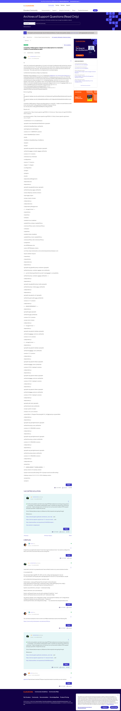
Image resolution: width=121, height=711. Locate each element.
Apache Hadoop (30, 52)
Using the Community (64, 10)
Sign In (95, 10)
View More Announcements (85, 85)
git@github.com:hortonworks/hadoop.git (60, 75)
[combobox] (57, 23)
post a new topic (75, 33)
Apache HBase (37, 52)
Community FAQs (54, 691)
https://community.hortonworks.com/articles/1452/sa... (37, 621)
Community (51, 5)
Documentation (44, 697)
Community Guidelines (41, 691)
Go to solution (67, 45)
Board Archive (29, 37)
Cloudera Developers (83, 10)
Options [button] (27, 40)
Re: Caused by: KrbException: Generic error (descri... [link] (61, 37)
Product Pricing (64, 697)
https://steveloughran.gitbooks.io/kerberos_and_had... (39, 516)
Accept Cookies (114, 707)
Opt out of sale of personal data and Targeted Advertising (85, 708)
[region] (98, 702)
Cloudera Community (30, 10)
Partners (63, 5)
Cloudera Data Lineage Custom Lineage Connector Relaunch (85, 72)
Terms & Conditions (39, 701)
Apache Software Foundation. (56, 702)
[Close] (118, 695)
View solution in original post (33, 525)
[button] (70, 60)
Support (68, 5)
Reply (68, 484)
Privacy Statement (110, 704)
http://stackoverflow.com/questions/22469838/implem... (40, 522)
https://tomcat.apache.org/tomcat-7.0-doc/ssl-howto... (40, 519)
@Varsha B (26, 679)
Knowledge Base (54, 697)
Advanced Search (27, 26)
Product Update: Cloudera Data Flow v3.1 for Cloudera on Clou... (84, 81)
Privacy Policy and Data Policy (47, 701)
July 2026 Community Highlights (81, 64)
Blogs (73, 10)
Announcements (46, 10)
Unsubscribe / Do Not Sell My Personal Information (60, 701)
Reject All (105, 707)
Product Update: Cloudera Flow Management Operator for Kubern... (84, 77)
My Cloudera (27, 697)
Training (57, 5)
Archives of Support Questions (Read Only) (42, 37)
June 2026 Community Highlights (81, 68)
